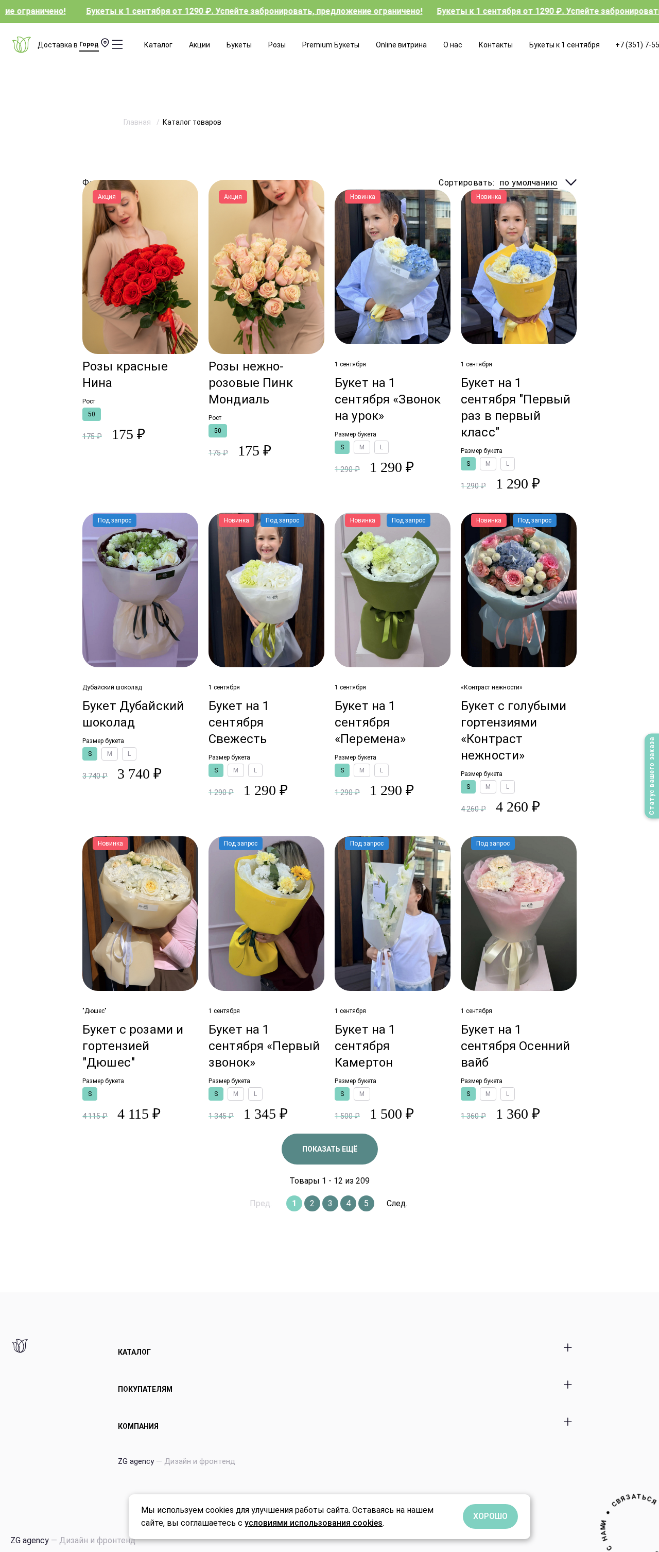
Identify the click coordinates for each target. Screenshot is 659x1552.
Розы (277, 45)
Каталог (158, 45)
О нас (452, 45)
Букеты (239, 45)
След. (397, 1203)
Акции (199, 45)
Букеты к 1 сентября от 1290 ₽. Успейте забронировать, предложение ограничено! (196, 11)
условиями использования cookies (314, 1523)
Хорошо (490, 1516)
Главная (138, 122)
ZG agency (176, 1461)
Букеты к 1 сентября (564, 45)
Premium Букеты (330, 45)
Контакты (496, 45)
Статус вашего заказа (651, 776)
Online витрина (401, 45)
